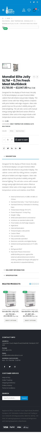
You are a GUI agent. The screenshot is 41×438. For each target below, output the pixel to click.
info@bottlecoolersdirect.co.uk (12, 355)
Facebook (4, 148)
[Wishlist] (29, 10)
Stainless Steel (20, 131)
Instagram (15, 367)
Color (4, 131)
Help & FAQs (6, 377)
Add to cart (23, 140)
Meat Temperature (17, 124)
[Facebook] (30, 2)
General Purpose (6, 309)
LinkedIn (12, 148)
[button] (30, 284)
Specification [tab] (11, 275)
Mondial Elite (29, 124)
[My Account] (24, 10)
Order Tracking (7, 380)
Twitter (8, 148)
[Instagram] (37, 2)
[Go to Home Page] (3, 18)
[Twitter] (33, 2)
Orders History (7, 385)
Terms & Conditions (8, 388)
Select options (10, 320)
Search (24, 398)
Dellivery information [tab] (15, 270)
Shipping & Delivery (8, 383)
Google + (16, 148)
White (11, 131)
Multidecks (6, 126)
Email (20, 148)
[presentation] (5, 44)
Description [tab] (11, 156)
